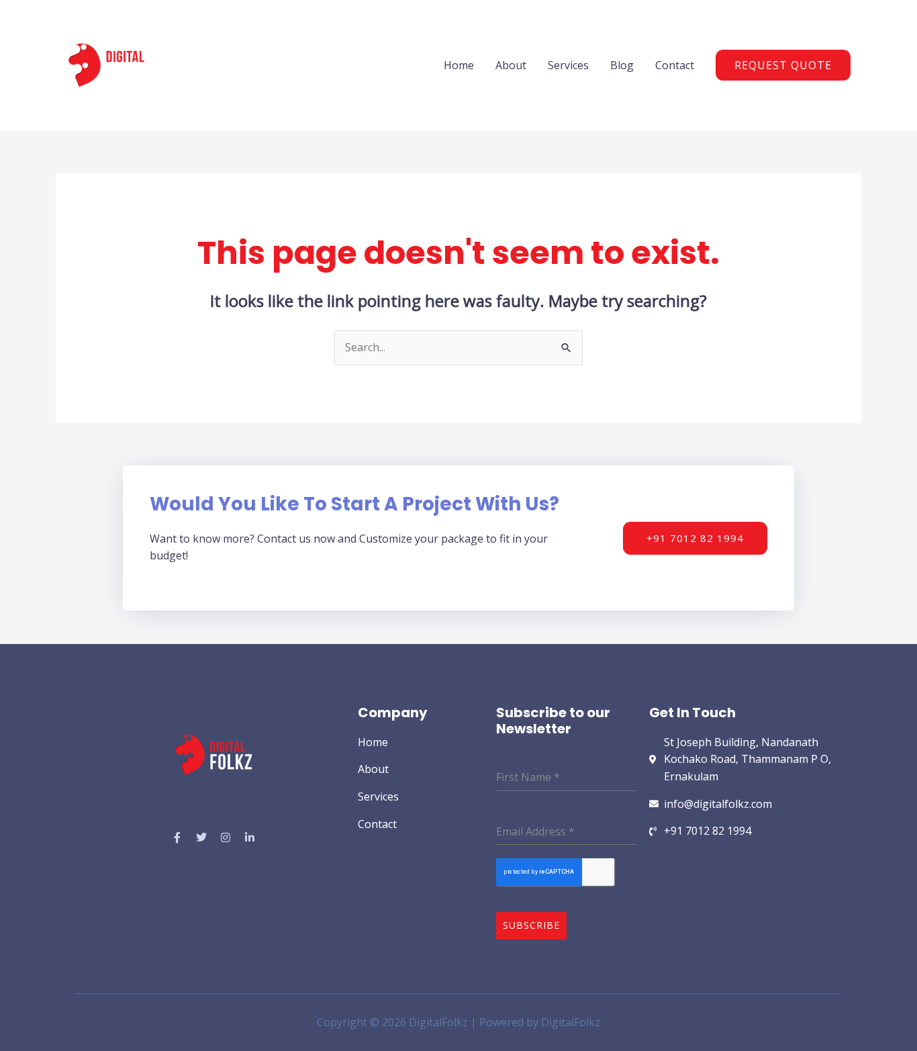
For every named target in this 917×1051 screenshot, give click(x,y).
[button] (783, 65)
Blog (622, 65)
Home (459, 65)
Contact (674, 65)
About (510, 65)
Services (568, 65)
